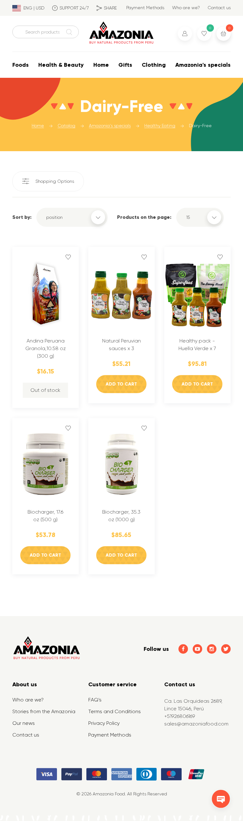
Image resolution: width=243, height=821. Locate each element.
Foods (20, 64)
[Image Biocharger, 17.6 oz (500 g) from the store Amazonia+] (45, 465)
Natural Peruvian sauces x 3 (121, 344)
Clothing (154, 64)
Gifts (125, 64)
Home (101, 64)
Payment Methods (145, 7)
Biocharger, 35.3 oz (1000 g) (121, 515)
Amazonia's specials (203, 64)
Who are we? (186, 7)
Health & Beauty (61, 64)
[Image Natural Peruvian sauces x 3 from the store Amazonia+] (121, 294)
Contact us (219, 7)
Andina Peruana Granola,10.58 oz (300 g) (45, 348)
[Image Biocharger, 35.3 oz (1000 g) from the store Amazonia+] (121, 465)
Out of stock (45, 390)
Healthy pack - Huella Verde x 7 (197, 344)
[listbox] (72, 217)
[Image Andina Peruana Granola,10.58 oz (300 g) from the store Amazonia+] (45, 294)
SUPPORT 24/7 (74, 7)
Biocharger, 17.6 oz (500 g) (45, 515)
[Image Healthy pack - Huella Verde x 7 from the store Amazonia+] (197, 294)
